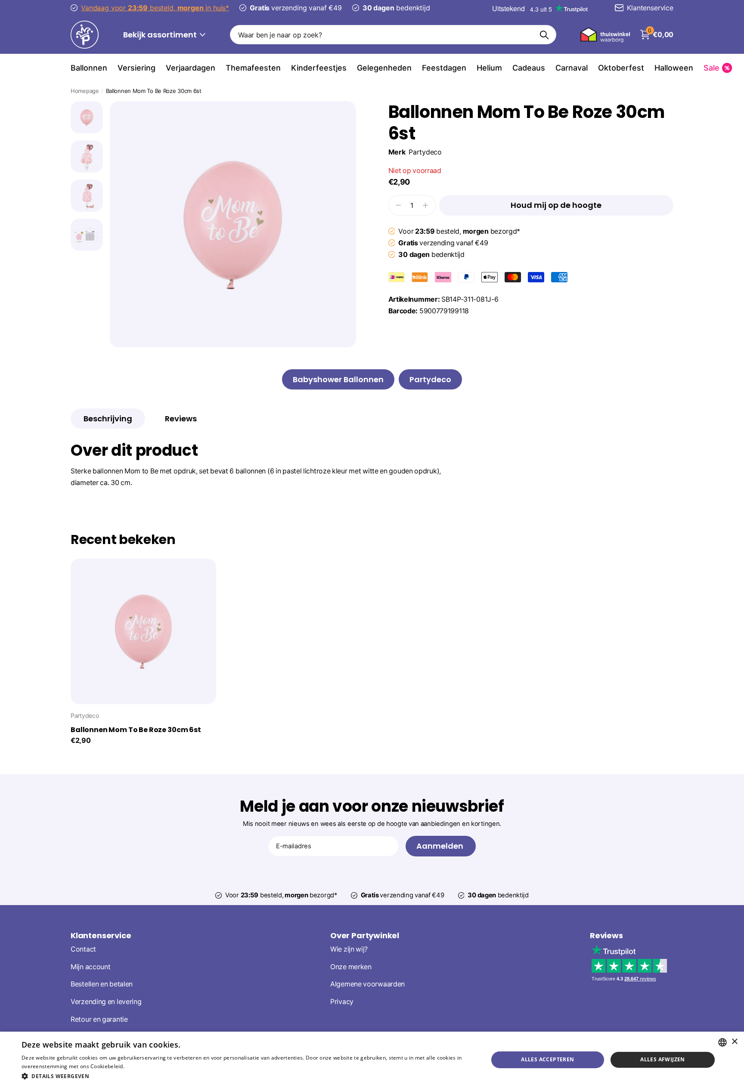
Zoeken (544, 34)
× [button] (734, 1042)
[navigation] (87, 117)
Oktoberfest (621, 67)
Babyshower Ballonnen (338, 379)
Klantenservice (101, 935)
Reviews (606, 935)
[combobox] (722, 1042)
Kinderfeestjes (319, 67)
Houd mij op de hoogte (556, 205)
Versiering (136, 67)
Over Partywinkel (364, 935)
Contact (83, 949)
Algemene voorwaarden (367, 984)
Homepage (85, 90)
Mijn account (90, 967)
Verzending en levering (106, 1002)
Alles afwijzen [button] (662, 1059)
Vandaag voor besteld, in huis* (155, 7)
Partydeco (425, 152)
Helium (489, 67)
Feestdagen (444, 67)
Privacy (341, 1002)
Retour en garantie (99, 1019)
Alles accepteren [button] (547, 1059)
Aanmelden (440, 846)
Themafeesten (253, 67)
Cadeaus (528, 67)
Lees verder (140, 1066)
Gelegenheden (384, 67)
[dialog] (372, 1060)
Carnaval (571, 67)
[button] (248, 1076)
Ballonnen (89, 67)
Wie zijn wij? (349, 949)
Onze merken (351, 967)
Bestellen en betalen (102, 984)
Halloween (673, 67)
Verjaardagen (190, 67)
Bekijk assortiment (160, 34)
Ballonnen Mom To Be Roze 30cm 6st (136, 730)
